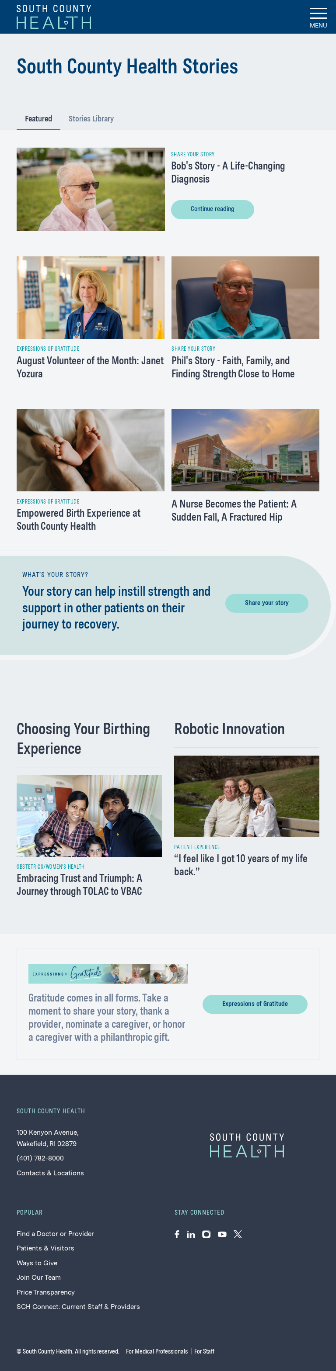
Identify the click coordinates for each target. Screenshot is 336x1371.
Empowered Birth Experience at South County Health (78, 520)
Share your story (267, 603)
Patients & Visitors (45, 1248)
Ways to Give (37, 1263)
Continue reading (212, 209)
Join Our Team (39, 1277)
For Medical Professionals (157, 1351)
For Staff (204, 1351)
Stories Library (91, 119)
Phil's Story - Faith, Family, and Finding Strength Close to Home (233, 368)
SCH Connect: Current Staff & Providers (78, 1307)
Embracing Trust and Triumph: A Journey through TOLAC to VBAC (79, 886)
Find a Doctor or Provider (55, 1234)
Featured (38, 119)
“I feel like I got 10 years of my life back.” (241, 866)
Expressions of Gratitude (255, 1004)
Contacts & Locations (50, 1173)
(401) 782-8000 (40, 1158)
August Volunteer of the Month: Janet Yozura (90, 368)
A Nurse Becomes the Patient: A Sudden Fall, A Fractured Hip (234, 511)
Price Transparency (46, 1292)
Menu (318, 26)
